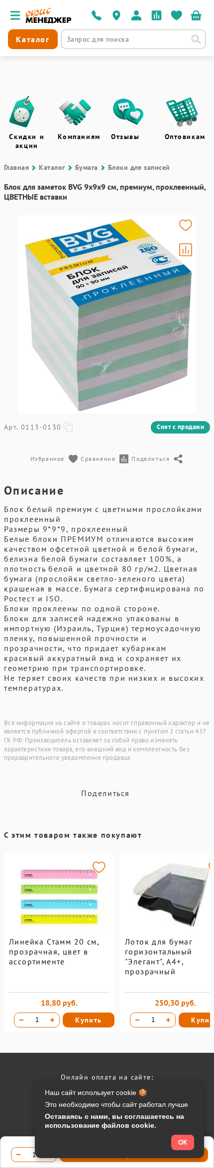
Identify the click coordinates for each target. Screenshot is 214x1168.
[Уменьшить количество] (21, 1020)
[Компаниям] (75, 111)
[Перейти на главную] (48, 20)
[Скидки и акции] (21, 111)
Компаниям (79, 136)
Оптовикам (185, 136)
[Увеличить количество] (52, 1020)
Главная (16, 167)
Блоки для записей (139, 167)
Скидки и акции (26, 141)
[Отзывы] (128, 111)
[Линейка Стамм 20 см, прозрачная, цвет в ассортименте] (59, 934)
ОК (182, 1142)
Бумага (86, 167)
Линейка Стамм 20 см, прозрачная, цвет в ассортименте (54, 951)
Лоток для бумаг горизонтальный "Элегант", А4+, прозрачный (159, 956)
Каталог (52, 167)
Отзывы (125, 136)
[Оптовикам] (182, 111)
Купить (88, 1020)
